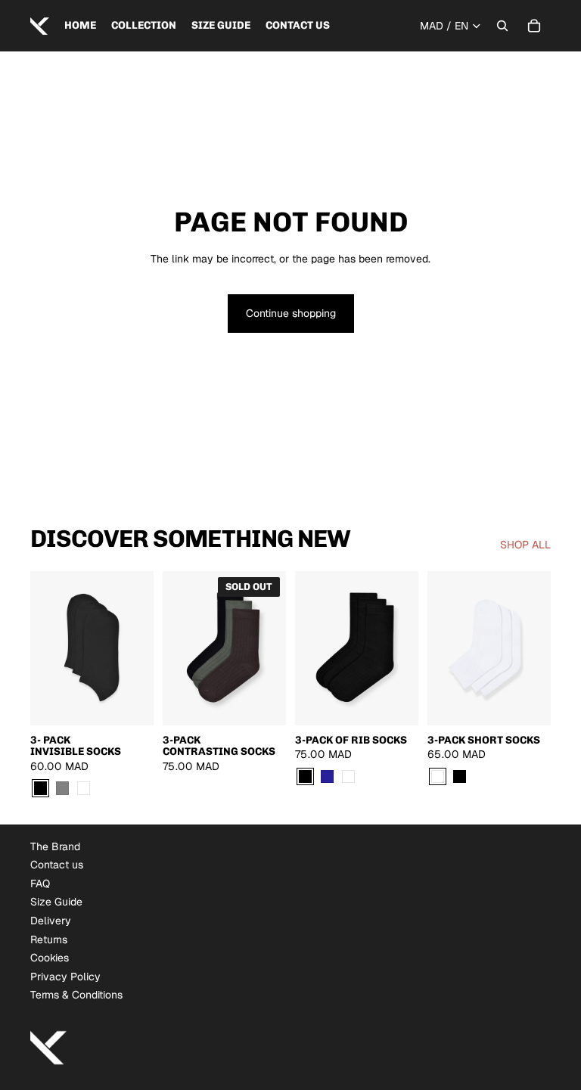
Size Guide (56, 901)
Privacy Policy (65, 976)
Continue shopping (291, 313)
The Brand (55, 846)
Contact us (56, 864)
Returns (48, 939)
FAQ (40, 883)
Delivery (50, 920)
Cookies (49, 957)
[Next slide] (142, 647)
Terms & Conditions (76, 994)
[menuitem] (80, 25)
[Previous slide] (42, 647)
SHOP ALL (525, 544)
